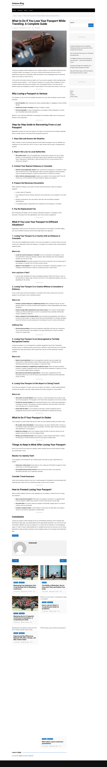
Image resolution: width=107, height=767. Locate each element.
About (31, 10)
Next (62, 560)
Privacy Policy (74, 96)
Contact (72, 94)
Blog (25, 10)
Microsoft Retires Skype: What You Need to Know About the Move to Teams (81, 71)
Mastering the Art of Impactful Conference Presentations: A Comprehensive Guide (24, 618)
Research (20, 10)
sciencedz (15, 28)
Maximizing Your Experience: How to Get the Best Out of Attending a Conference (25, 587)
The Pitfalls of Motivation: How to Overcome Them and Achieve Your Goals (53, 587)
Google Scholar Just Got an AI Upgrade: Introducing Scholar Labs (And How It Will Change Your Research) (81, 48)
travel (15, 535)
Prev (16, 560)
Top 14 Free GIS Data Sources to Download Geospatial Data (81, 54)
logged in (21, 755)
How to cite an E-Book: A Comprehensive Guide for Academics (50, 607)
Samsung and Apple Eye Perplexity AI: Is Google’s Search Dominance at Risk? (80, 66)
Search (72, 22)
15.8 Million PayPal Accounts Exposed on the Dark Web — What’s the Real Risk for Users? (81, 60)
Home (14, 10)
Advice (38, 28)
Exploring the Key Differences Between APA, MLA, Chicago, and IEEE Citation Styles (25, 637)
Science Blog (18, 3)
